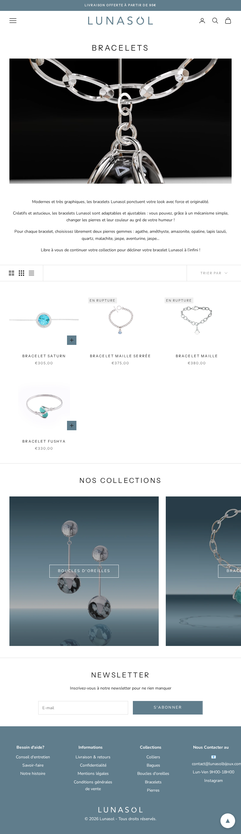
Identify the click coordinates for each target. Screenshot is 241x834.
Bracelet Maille (197, 356)
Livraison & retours (93, 757)
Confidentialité (93, 765)
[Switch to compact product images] (31, 273)
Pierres (153, 790)
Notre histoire (32, 773)
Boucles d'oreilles (84, 571)
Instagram (213, 780)
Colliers (153, 757)
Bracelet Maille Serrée (120, 356)
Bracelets (153, 782)
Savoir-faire (32, 765)
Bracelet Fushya (44, 441)
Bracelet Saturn (44, 356)
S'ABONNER (168, 707)
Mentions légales (93, 773)
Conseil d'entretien (33, 757)
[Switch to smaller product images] (21, 273)
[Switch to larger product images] (11, 273)
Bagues (153, 765)
